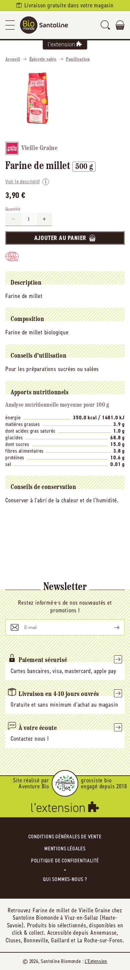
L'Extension (96, 961)
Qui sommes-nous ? (65, 879)
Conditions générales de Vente (64, 836)
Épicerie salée (43, 59)
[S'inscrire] (111, 627)
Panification (78, 59)
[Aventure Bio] (65, 783)
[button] (10, 25)
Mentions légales (65, 848)
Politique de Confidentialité (65, 860)
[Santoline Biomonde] (44, 25)
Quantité (12, 209)
